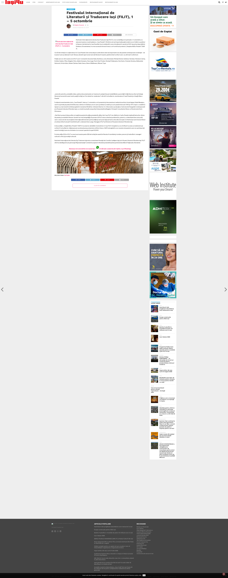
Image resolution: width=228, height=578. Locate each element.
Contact (40, 2)
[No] (226, 575)
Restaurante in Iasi (111, 2)
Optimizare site (141, 538)
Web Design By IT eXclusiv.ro (145, 530)
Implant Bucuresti (142, 545)
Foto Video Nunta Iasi (69, 2)
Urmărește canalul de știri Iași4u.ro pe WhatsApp (115, 149)
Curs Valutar (140, 528)
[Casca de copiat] (163, 51)
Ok (144, 575)
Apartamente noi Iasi (53, 2)
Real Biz (139, 550)
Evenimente (83, 2)
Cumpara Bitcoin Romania (144, 532)
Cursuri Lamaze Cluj (142, 542)
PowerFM (139, 552)
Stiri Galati (140, 547)
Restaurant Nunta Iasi (143, 527)
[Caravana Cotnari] (100, 173)
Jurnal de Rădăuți (141, 548)
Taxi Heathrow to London (144, 540)
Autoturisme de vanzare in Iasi (145, 553)
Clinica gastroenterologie (144, 533)
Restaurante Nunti (96, 2)
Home (28, 2)
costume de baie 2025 (143, 535)
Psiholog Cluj (140, 543)
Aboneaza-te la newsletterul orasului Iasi (82, 149)
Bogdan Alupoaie (79, 25)
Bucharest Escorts (142, 537)
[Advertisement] (100, 78)
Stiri (34, 2)
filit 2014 (67, 175)
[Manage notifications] (223, 574)
